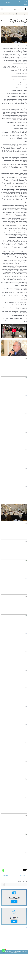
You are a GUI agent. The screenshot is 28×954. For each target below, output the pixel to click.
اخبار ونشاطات (23, 24)
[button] (2, 9)
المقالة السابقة (23, 875)
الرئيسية (8, 2)
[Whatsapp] (3, 870)
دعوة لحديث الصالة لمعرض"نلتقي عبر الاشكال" (16, 14)
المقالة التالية (4, 875)
